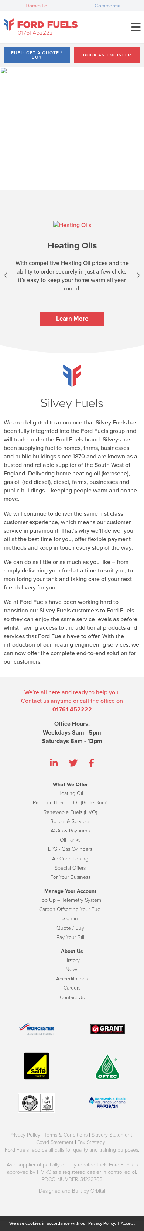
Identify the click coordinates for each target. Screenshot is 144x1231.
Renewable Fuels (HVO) (70, 812)
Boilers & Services (70, 821)
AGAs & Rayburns (70, 831)
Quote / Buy (70, 928)
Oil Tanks (70, 840)
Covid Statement (54, 1142)
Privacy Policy (25, 1135)
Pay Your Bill (70, 937)
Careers (72, 988)
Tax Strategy (91, 1142)
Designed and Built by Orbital (72, 1191)
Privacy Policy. (102, 1223)
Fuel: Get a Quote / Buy (36, 55)
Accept (128, 1223)
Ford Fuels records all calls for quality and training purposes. (72, 1150)
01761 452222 (35, 33)
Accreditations (72, 979)
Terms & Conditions (66, 1135)
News (72, 969)
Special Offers (70, 868)
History (72, 960)
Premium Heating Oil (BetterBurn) (70, 803)
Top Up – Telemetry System (70, 900)
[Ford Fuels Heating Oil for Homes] (41, 24)
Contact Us (72, 997)
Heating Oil (70, 793)
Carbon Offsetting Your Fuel (70, 909)
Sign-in (70, 918)
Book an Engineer (107, 55)
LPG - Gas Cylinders (70, 849)
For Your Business (70, 877)
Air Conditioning (70, 859)
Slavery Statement (112, 1135)
